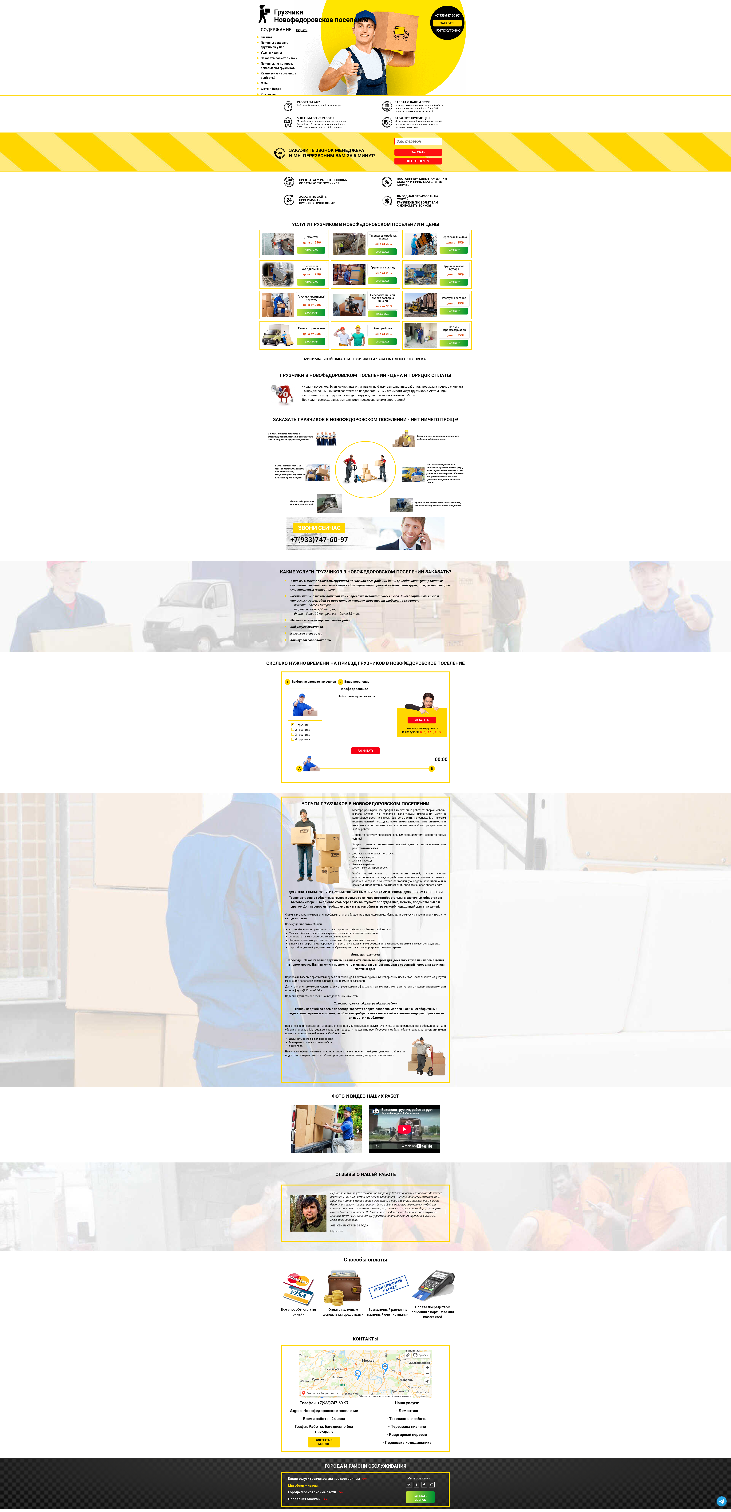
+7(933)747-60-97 (447, 15)
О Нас (265, 83)
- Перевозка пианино (407, 1426)
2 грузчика (302, 729)
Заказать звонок (420, 1497)
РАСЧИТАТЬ (365, 750)
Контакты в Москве (324, 1442)
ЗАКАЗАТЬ (422, 720)
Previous (296, 1131)
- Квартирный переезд (407, 1434)
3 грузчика (302, 734)
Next (357, 1131)
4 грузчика (302, 739)
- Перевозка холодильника (407, 1442)
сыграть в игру (418, 161)
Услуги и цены (271, 52)
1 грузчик (302, 725)
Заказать (447, 23)
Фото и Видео (271, 89)
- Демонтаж (407, 1410)
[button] (285, 1224)
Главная (266, 37)
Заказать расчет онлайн (279, 58)
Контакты (268, 94)
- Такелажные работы (407, 1418)
